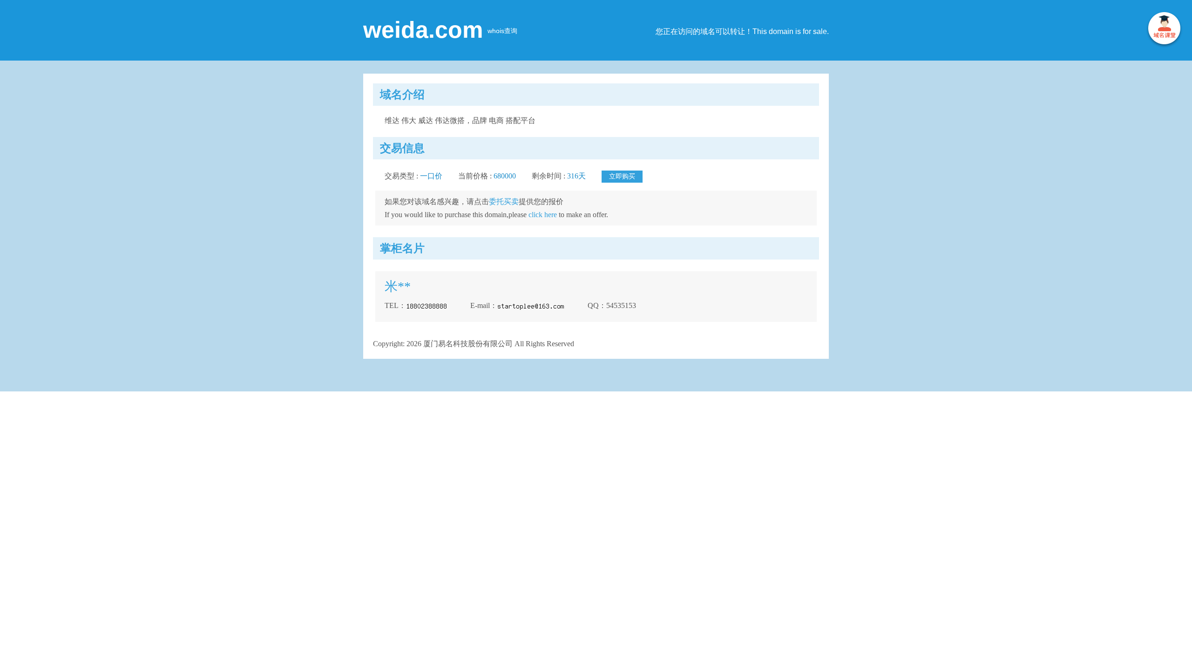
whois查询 (502, 30)
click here (543, 215)
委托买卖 (504, 201)
